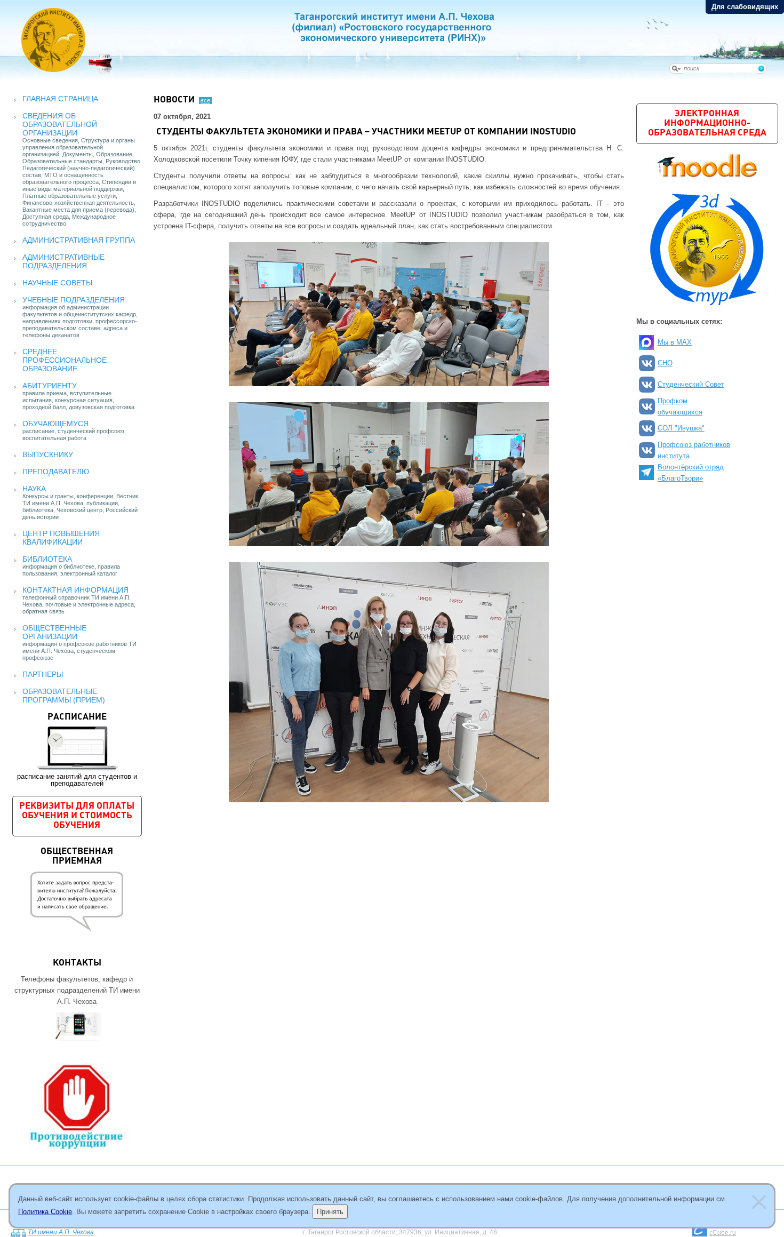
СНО (665, 363)
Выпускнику (47, 454)
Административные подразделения (63, 261)
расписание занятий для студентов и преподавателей (77, 750)
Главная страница (60, 98)
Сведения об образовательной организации (59, 124)
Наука (34, 488)
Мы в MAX (675, 342)
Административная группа (78, 240)
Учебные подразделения (73, 300)
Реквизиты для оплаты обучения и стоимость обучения (76, 815)
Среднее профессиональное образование (64, 360)
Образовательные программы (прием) (63, 695)
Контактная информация (75, 590)
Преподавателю (55, 471)
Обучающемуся (55, 423)
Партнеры (42, 674)
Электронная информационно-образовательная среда (707, 123)
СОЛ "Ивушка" (681, 428)
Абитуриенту (49, 385)
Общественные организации (54, 632)
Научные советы (57, 282)
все (205, 100)
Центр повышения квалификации (61, 537)
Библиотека (47, 559)
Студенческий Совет (691, 384)
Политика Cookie (45, 1212)
